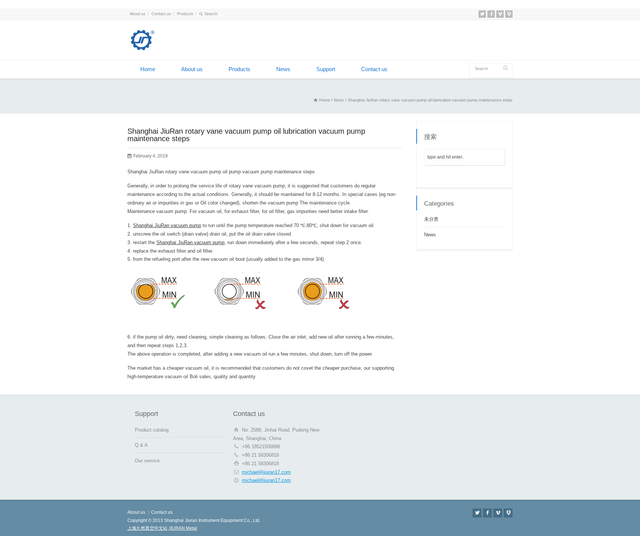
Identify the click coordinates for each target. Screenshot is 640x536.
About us (138, 13)
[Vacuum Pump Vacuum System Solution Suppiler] (164, 49)
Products (185, 13)
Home (147, 69)
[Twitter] (482, 14)
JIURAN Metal (183, 528)
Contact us (161, 13)
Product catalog (152, 430)
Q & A (141, 445)
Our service (147, 460)
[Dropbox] (509, 14)
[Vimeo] (500, 14)
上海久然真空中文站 (147, 528)
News (283, 69)
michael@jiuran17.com (266, 472)
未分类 (431, 219)
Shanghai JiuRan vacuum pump (167, 225)
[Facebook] (491, 14)
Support (325, 69)
